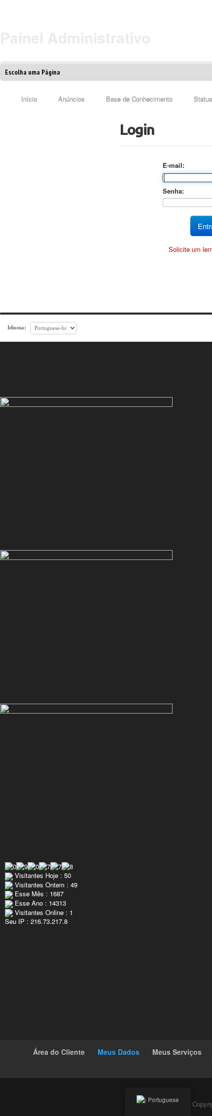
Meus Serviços (177, 1052)
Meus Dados (119, 1052)
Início (29, 99)
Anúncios (71, 99)
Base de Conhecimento (139, 99)
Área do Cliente (59, 1052)
